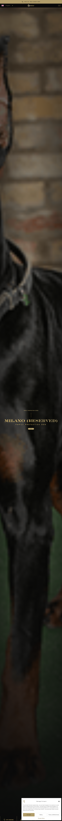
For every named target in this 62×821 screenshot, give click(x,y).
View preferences (53, 814)
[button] (59, 801)
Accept (29, 814)
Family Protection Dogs (31, 410)
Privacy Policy (41, 818)
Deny (41, 814)
